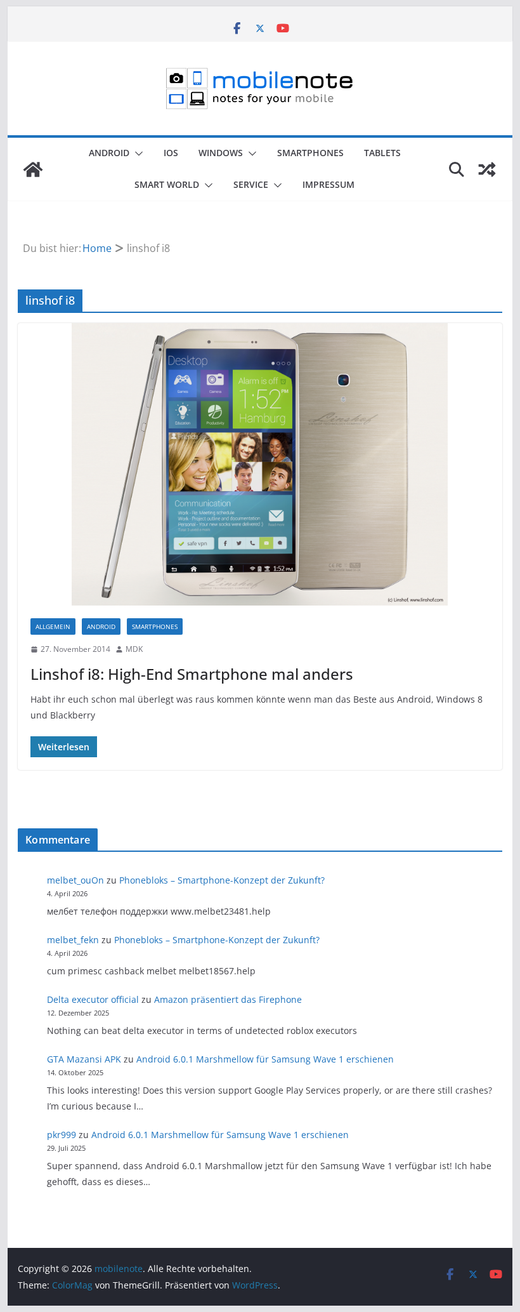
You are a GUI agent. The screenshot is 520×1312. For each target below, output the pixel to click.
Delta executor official (93, 999)
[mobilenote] (33, 169)
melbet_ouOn (75, 880)
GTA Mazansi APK (84, 1059)
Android (109, 153)
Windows (220, 153)
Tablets (382, 153)
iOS (171, 153)
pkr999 (61, 1135)
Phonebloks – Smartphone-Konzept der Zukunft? (222, 880)
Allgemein (53, 626)
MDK (134, 649)
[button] (136, 153)
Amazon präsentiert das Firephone (228, 999)
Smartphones (310, 153)
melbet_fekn (73, 940)
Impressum (328, 184)
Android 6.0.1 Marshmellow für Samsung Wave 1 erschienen (265, 1059)
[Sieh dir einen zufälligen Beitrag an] (487, 169)
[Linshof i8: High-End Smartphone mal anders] (260, 464)
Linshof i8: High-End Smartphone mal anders (191, 673)
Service (250, 184)
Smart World (166, 184)
